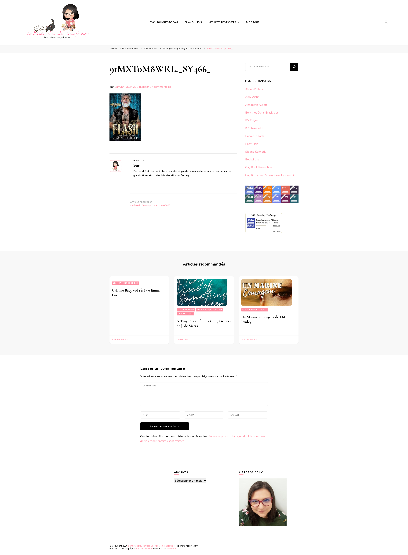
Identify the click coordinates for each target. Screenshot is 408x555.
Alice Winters (254, 89)
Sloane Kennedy (255, 152)
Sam (117, 87)
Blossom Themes (144, 548)
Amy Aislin (252, 97)
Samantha (260, 219)
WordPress (172, 548)
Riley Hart (251, 144)
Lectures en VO (186, 310)
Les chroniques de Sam (125, 283)
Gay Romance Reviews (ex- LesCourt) (269, 175)
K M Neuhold (254, 128)
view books (276, 231)
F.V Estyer (251, 120)
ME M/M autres (185, 314)
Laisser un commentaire (155, 87)
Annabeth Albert (256, 105)
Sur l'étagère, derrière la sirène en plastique (150, 545)
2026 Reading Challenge (263, 215)
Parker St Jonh (254, 136)
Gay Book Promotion (258, 167)
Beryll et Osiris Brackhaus (262, 113)
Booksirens (252, 159)
